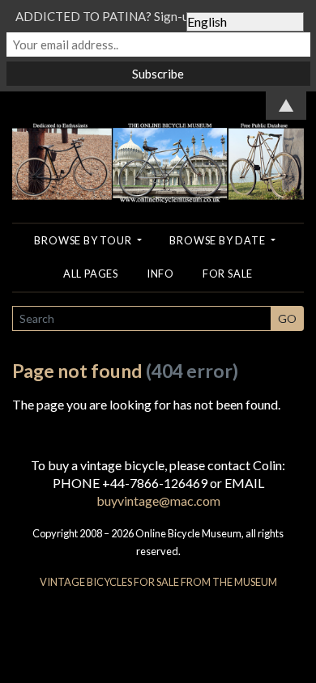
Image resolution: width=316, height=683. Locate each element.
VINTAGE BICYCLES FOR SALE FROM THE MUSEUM (158, 581)
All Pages (90, 273)
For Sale (228, 273)
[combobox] (141, 318)
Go (287, 318)
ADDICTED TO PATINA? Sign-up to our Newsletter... (158, 16)
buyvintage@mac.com (158, 500)
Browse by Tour (84, 240)
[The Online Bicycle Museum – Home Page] (158, 145)
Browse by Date (218, 240)
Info (160, 273)
